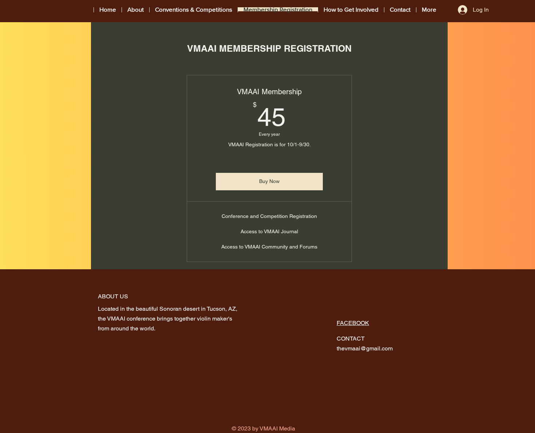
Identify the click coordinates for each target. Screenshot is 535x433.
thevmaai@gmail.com (365, 348)
